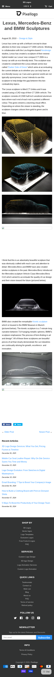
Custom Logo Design (27, 557)
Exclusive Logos (27, 538)
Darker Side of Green (17, 67)
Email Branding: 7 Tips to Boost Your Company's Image (26, 482)
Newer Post (44, 432)
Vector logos (27, 531)
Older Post (9, 432)
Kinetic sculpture (40, 322)
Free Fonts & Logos (27, 541)
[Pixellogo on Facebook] (21, 618)
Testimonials (27, 582)
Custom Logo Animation (27, 569)
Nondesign (46, 50)
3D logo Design (27, 561)
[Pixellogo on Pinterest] (27, 618)
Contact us (27, 586)
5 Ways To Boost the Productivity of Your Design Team (26, 503)
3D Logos (27, 528)
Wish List (27, 589)
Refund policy (27, 605)
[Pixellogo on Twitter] (15, 618)
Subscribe (44, 637)
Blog (27, 592)
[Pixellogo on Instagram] (32, 618)
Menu (7, 6)
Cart (50, 6)
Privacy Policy (27, 654)
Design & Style (26, 38)
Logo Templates (27, 534)
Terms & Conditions (27, 650)
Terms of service (27, 602)
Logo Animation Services (27, 565)
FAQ (27, 544)
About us (27, 595)
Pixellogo (34, 662)
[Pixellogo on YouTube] (38, 618)
